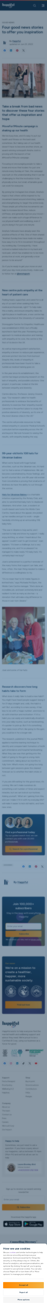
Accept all (23, 1285)
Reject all (23, 1292)
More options (24, 1300)
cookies (12, 1252)
